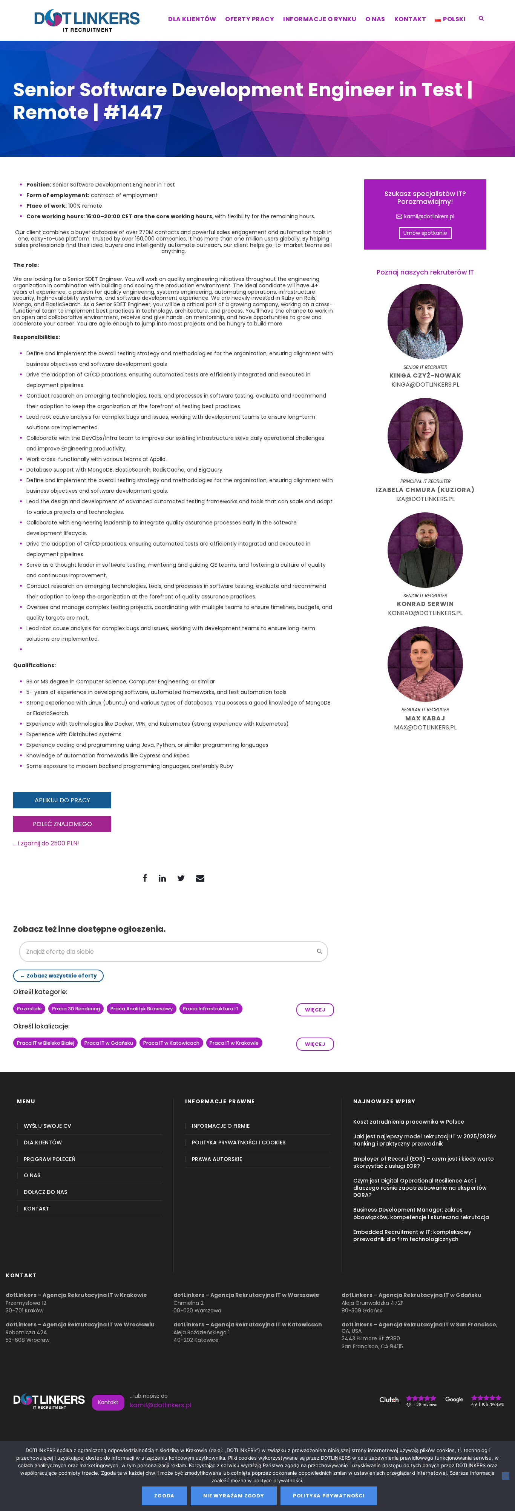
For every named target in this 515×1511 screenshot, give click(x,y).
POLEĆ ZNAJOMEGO (62, 824)
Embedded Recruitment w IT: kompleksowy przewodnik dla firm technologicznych (412, 1235)
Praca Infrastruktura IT (211, 1008)
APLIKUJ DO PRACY (62, 800)
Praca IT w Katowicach (171, 1043)
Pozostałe (29, 1008)
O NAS (375, 19)
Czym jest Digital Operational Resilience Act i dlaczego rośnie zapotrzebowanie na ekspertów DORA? (420, 1188)
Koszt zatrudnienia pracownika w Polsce (408, 1122)
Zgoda (164, 1495)
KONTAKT (410, 19)
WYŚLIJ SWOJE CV (47, 1126)
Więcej (315, 1010)
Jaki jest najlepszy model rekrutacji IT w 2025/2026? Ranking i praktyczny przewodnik (424, 1140)
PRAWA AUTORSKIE (217, 1159)
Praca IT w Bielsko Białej (45, 1043)
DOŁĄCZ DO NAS (45, 1192)
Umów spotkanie (425, 233)
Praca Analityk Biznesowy (141, 1008)
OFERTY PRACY (249, 19)
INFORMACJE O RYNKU (319, 19)
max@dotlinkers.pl (425, 727)
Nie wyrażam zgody (233, 1495)
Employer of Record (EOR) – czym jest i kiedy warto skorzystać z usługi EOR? (423, 1162)
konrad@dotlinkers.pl (425, 613)
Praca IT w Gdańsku (108, 1043)
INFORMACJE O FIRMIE (221, 1126)
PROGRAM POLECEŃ (49, 1159)
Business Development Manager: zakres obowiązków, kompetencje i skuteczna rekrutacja (421, 1213)
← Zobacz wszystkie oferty (58, 975)
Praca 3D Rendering (76, 1008)
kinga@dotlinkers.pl (425, 384)
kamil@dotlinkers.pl (429, 216)
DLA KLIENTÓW (192, 19)
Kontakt (108, 1402)
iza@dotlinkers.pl (425, 499)
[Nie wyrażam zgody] (505, 1476)
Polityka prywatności (329, 1495)
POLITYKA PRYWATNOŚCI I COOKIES (238, 1142)
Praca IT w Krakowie (234, 1043)
